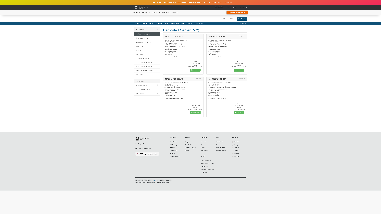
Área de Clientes (147, 23)
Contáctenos (199, 23)
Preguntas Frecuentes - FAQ (174, 23)
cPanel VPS (139, 46)
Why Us (154, 12)
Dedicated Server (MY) (143, 34)
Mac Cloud (139, 74)
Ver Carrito (241, 19)
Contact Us (174, 12)
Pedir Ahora (196, 70)
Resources (165, 12)
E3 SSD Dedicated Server (144, 62)
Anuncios (159, 23)
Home (137, 23)
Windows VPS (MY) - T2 (143, 42)
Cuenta (242, 23)
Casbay (154, 180)
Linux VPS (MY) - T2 (142, 38)
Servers (135, 12)
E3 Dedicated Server (142, 58)
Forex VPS (139, 50)
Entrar (231, 19)
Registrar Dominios (142, 85)
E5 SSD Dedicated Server (144, 66)
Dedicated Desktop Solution (145, 70)
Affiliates (189, 23)
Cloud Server (140, 54)
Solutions (145, 12)
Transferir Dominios (143, 89)
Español (223, 19)
